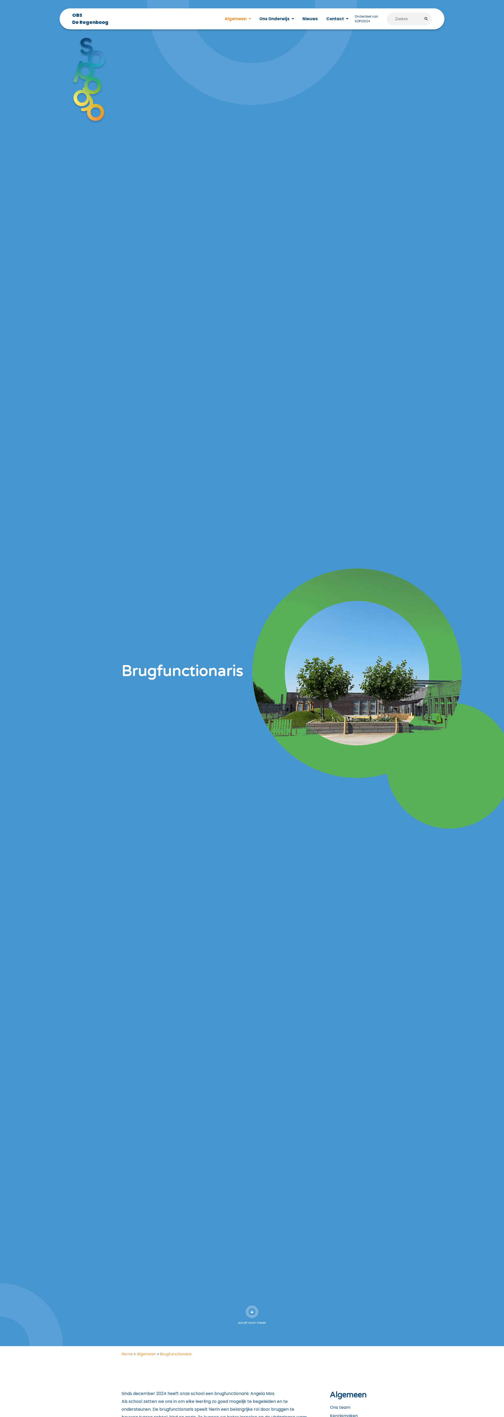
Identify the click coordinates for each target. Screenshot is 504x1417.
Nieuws (310, 19)
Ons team (340, 1407)
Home (127, 1354)
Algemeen (146, 1354)
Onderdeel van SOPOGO (366, 18)
